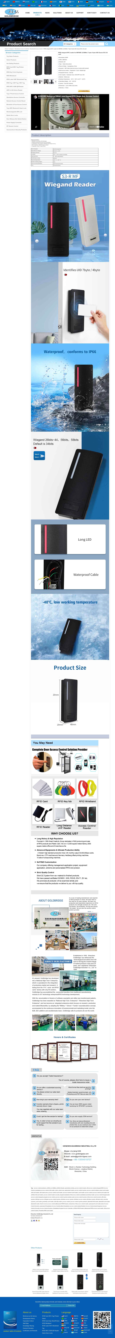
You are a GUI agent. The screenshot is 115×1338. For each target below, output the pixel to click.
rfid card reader (35, 1192)
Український (82, 5)
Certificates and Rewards (30, 1330)
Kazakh (102, 5)
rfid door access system (67, 1199)
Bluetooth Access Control (36, 49)
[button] (56, 39)
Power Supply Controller (14, 122)
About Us (69, 13)
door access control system (79, 1197)
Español (54, 1)
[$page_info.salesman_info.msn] (32, 1221)
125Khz (49, 1188)
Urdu (62, 5)
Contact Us (105, 13)
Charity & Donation (28, 1328)
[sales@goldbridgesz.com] (39, 1221)
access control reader (80, 1188)
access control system (80, 1190)
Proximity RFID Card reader (46, 1210)
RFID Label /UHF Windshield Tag (17, 79)
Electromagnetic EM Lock (14, 111)
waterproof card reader (95, 1203)
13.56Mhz (53, 1188)
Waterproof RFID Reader (62, 1203)
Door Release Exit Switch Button (17, 119)
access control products (40, 1188)
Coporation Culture (28, 1321)
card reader (39, 1201)
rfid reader (52, 1190)
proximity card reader (48, 1201)
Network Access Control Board (16, 101)
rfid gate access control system (52, 1199)
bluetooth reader (35, 1203)
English (8, 1)
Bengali (71, 5)
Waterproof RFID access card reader (94, 1208)
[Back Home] (110, 1326)
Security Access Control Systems (44, 1208)
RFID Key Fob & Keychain (14, 72)
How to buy (91, 13)
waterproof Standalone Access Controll (50, 1206)
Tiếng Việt (32, 5)
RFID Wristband (11, 75)
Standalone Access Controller (22, 49)
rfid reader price (44, 1192)
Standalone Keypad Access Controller (63, 1208)
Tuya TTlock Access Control (15, 93)
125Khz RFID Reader (78, 1208)
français (45, 1)
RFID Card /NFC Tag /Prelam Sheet (15, 67)
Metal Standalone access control (69, 1206)
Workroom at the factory (30, 1316)
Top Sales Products (13, 56)
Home (27, 13)
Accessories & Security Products (17, 129)
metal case (61, 1190)
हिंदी (6, 5)
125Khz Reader (61, 1188)
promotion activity (69, 1188)
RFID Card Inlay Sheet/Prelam (50, 1321)
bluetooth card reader (104, 1201)
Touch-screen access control (47, 1203)
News (47, 13)
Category (11, 49)
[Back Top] (110, 1331)
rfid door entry (99, 1199)
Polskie (23, 5)
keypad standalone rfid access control (70, 1194)
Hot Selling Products (13, 63)
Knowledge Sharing (28, 1325)
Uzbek (110, 5)
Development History (29, 1318)
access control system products (79, 1201)
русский (27, 1)
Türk (111, 1)
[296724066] (36, 1221)
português (101, 1)
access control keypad (101, 1194)
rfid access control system (94, 1197)
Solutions (57, 13)
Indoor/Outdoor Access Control (86, 1206)
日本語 (63, 1)
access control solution (93, 1190)
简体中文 (17, 1)
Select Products (11, 60)
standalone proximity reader (87, 1194)
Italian (81, 1)
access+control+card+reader (70, 1192)
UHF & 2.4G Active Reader (14, 90)
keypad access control (49, 1197)
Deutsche (91, 1)
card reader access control (85, 1192)
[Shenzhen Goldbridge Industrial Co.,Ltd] (12, 17)
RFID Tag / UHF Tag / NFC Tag (16, 83)
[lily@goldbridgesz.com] (34, 1221)
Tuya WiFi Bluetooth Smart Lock (16, 108)
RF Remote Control (12, 126)
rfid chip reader (58, 1201)
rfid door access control (80, 1199)
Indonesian (44, 5)
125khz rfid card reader (37, 1194)
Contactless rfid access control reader (78, 1203)
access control (66, 1201)
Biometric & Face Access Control (17, 104)
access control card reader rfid (101, 1192)
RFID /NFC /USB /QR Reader (15, 86)
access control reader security (51, 1194)
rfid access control (91, 1188)
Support (80, 13)
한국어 (72, 1)
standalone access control (42, 1190)
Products (37, 13)
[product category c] (57, 29)
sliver (56, 1190)
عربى (36, 1)
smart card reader (104, 1190)
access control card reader (55, 1192)
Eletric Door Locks (12, 115)
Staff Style (26, 1323)
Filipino (54, 5)
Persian (14, 5)
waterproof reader (69, 1190)
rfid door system (91, 1199)
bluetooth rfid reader (93, 1201)
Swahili (92, 5)
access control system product (64, 1197)
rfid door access (39, 1199)
